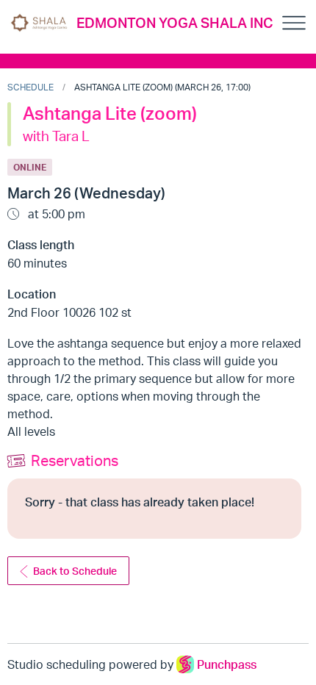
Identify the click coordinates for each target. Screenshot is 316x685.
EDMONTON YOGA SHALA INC (174, 23)
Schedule (30, 87)
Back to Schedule (75, 570)
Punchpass (226, 664)
